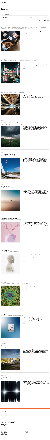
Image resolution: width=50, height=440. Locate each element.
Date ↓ (40, 20)
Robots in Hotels (5, 250)
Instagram (27, 433)
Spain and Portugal (5, 186)
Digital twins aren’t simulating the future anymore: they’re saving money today (19, 122)
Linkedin (26, 432)
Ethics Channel (4, 434)
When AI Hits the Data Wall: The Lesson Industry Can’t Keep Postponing (18, 26)
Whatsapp (27, 431)
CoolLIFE (3, 282)
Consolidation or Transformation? (9, 218)
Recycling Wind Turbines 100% (8, 154)
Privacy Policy (4, 432)
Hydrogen (3, 314)
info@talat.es (4, 425)
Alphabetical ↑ (46, 20)
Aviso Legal (3, 431)
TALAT (3, 3)
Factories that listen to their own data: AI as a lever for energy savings (17, 91)
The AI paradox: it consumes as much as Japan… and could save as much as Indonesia (20, 59)
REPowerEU (4, 377)
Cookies (3, 433)
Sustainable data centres (7, 345)
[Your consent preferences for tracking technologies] (48, 438)
